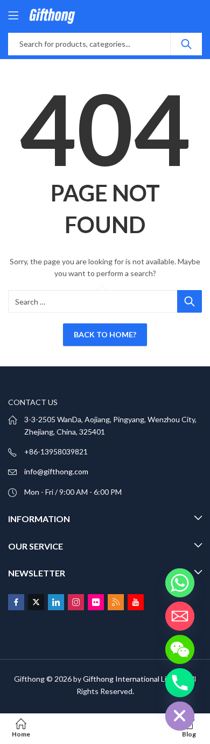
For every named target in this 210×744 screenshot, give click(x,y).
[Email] (179, 616)
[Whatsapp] (179, 582)
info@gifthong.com (56, 471)
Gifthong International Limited (134, 678)
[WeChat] (179, 649)
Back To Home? (105, 334)
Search (186, 44)
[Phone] (179, 682)
